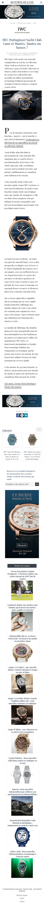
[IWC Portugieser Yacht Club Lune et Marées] (22, 91)
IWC (34, 23)
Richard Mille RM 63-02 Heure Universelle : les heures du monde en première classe (22, 638)
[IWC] (22, 30)
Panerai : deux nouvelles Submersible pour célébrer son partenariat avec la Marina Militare (22, 791)
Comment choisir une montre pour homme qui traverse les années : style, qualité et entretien (22, 607)
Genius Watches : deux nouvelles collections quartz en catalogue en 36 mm (22, 760)
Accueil (12, 23)
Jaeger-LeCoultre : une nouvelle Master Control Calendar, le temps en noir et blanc (22, 669)
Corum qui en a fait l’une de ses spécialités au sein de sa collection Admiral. (22, 142)
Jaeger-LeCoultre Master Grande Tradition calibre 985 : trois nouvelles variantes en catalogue (22, 701)
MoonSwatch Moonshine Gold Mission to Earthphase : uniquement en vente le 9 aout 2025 (23, 823)
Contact (22, 901)
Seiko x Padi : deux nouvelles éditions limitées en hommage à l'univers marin (22, 854)
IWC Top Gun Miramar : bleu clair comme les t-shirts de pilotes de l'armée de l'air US (11, 455)
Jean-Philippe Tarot (15, 53)
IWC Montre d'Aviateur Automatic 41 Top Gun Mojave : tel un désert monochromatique (32, 455)
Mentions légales (22, 895)
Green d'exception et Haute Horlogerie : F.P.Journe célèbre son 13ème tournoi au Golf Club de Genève (22, 575)
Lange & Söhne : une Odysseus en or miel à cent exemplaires (22, 730)
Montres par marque (24, 23)
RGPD (22, 898)
